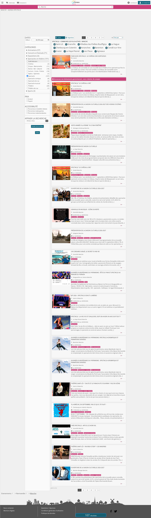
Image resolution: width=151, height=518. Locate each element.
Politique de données (48, 513)
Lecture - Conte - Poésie (36, 71)
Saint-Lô (58, 44)
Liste (58, 38)
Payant (30, 101)
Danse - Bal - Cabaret (35, 69)
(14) (48, 69)
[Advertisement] (75, 23)
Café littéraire (32, 61)
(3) (48, 64)
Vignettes (70, 38)
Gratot (58, 51)
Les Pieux (87, 51)
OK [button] (47, 121)
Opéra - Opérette (33, 74)
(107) (47, 76)
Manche (33, 493)
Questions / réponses (48, 508)
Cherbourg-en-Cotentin (65, 47)
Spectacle (31, 76)
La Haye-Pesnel (72, 51)
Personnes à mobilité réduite (37, 109)
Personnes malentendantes (37, 113)
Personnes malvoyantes (36, 111)
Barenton (98, 47)
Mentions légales (9, 511)
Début (28, 40)
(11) (48, 66)
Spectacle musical (34, 83)
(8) (48, 78)
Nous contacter (8, 508)
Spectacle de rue (33, 81)
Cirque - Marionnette (35, 66)
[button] (37, 127)
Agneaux (100, 51)
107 (91, 515)
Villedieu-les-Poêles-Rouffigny (92, 44)
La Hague (114, 44)
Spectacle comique (34, 78)
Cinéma (30, 64)
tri (112, 38)
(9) (48, 83)
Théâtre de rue (33, 88)
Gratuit (30, 99)
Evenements (6, 493)
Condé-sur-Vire (113, 47)
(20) (48, 86)
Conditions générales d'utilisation (52, 511)
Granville (71, 44)
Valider (37, 132)
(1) (48, 74)
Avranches (85, 47)
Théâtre (30, 86)
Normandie (20, 493)
